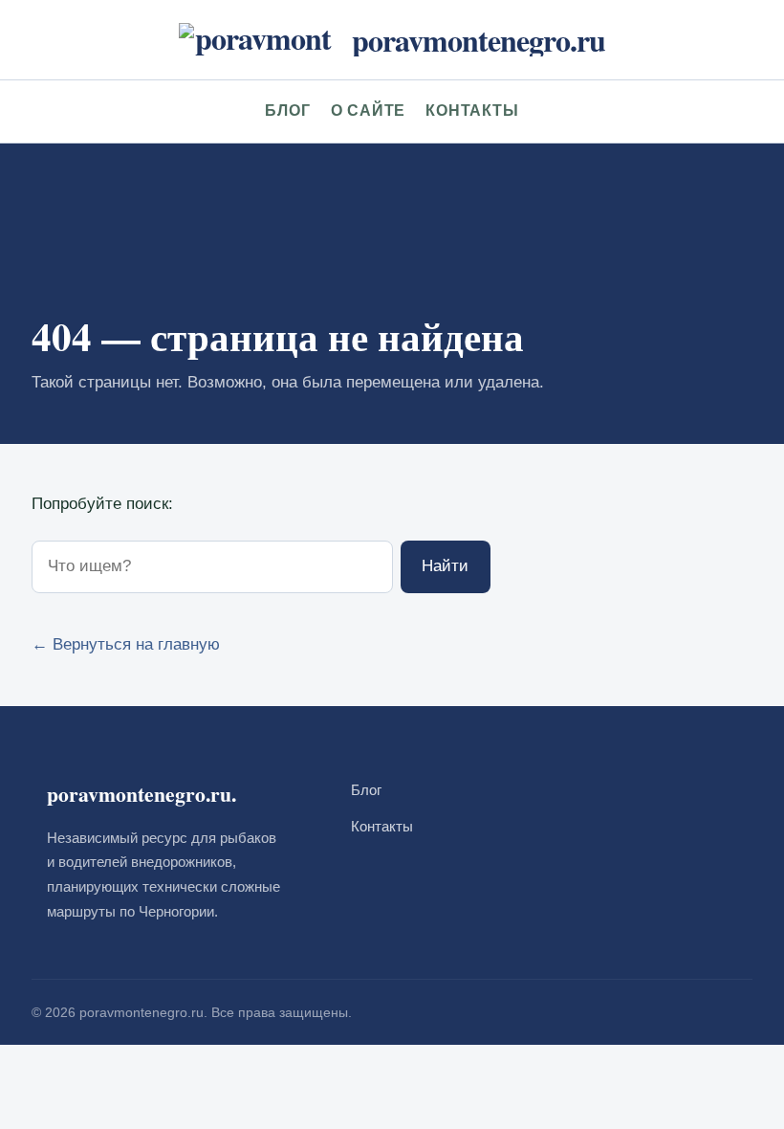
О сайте (368, 110)
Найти (445, 566)
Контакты (471, 110)
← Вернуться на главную (126, 644)
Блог (287, 110)
